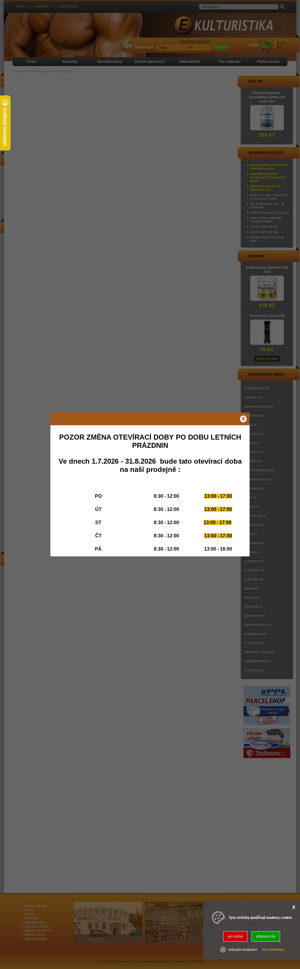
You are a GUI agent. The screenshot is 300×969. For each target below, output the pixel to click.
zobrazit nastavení (242, 950)
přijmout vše (265, 936)
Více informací (273, 950)
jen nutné (235, 936)
